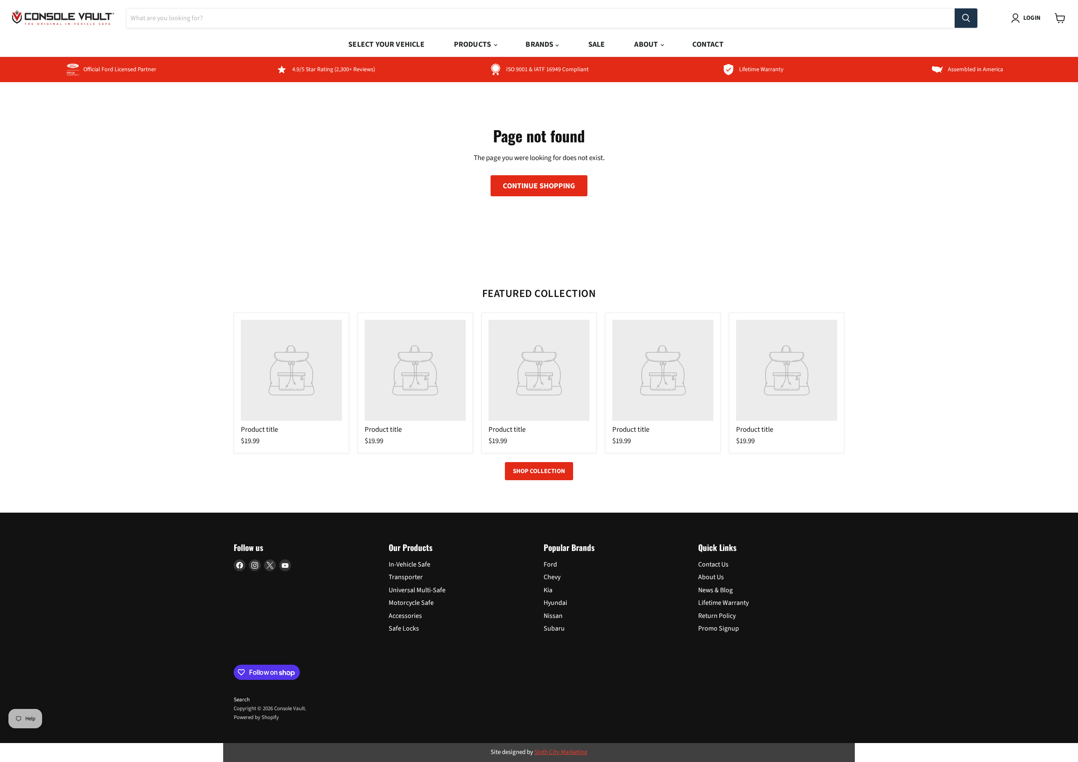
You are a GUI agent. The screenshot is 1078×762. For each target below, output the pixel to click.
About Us (711, 577)
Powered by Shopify (256, 717)
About (646, 44)
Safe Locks (404, 628)
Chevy (552, 577)
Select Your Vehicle (386, 44)
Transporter (406, 577)
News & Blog (715, 590)
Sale (596, 44)
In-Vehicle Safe (409, 564)
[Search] (966, 18)
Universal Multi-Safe (417, 590)
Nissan (553, 615)
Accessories (405, 615)
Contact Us (713, 564)
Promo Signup (718, 628)
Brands (540, 44)
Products (473, 44)
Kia (548, 590)
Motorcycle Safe (411, 602)
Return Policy (717, 615)
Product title (259, 430)
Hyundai (555, 602)
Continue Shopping (539, 185)
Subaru (554, 628)
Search (242, 699)
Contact (707, 44)
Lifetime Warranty (723, 602)
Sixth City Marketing (560, 752)
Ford (550, 564)
